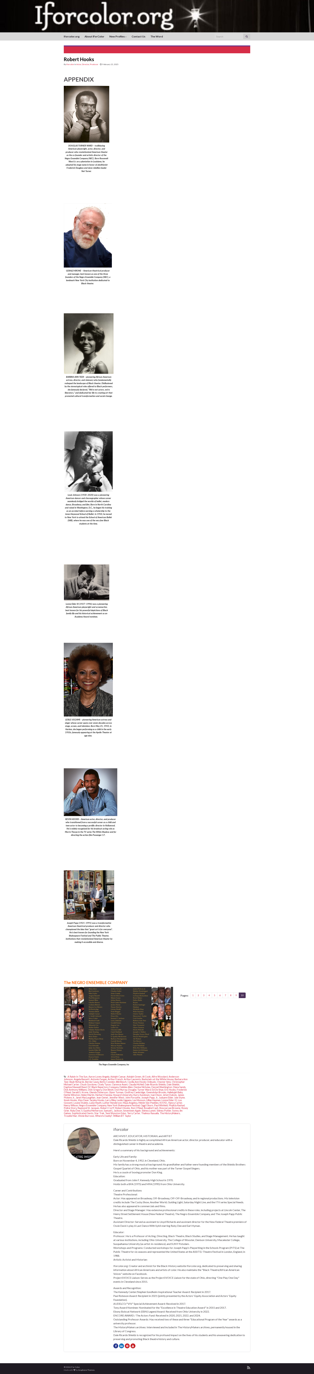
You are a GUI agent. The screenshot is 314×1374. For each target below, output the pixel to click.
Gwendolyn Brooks (156, 1092)
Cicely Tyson (104, 1084)
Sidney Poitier (164, 1110)
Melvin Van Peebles (149, 1102)
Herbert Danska (103, 1095)
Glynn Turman (116, 1092)
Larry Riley (110, 1100)
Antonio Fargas (99, 1079)
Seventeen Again (132, 1110)
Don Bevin (108, 1089)
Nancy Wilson (71, 1105)
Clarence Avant (120, 1084)
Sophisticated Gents (82, 1113)
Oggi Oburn (147, 1105)
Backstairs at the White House (158, 1079)
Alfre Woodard (160, 1076)
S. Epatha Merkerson (92, 1110)
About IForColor (94, 36)
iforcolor (70, 64)
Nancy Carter (175, 1102)
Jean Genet (102, 1097)
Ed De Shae (158, 1089)
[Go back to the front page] (157, 16)
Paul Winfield (161, 1105)
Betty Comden (107, 1081)
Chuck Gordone (88, 1084)
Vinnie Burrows (86, 1115)
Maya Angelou (130, 1102)
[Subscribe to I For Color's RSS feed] (248, 1367)
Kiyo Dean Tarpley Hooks (91, 1100)
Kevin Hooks (70, 1100)
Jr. (157, 1097)
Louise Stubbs (81, 1102)
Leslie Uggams (124, 1100)
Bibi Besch (121, 1081)
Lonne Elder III (169, 1100)
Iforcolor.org (71, 36)
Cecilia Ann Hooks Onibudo (142, 1081)
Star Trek (99, 1113)
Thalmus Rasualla (150, 1113)
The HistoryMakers (170, 1113)
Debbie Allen (126, 1087)
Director (85, 64)
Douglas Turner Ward (139, 1089)
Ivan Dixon (156, 1095)
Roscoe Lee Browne (169, 1108)
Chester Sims (164, 1081)
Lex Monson (139, 1100)
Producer (94, 64)
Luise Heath (95, 1102)
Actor (78, 64)
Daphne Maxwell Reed (75, 1087)
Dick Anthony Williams (75, 1089)
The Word (156, 36)
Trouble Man (70, 1115)
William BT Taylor (122, 1115)
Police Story (70, 1108)
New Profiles (117, 36)
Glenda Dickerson (98, 1092)
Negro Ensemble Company (92, 1105)
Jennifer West (116, 1097)
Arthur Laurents (132, 1079)
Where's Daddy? (103, 1115)
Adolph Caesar (118, 1076)
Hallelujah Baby (175, 1092)
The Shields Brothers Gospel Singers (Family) (92, 49)
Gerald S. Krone (80, 1092)
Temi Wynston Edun (115, 1113)
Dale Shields (173, 1084)
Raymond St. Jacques (88, 1108)
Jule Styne (179, 1097)
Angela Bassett (82, 1079)
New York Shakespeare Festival (123, 1105)
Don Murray (121, 1089)
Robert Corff (107, 1108)
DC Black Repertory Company (103, 1087)
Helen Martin (87, 1095)
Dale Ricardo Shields (155, 1084)
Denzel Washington (161, 1087)
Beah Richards (77, 1081)
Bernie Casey (92, 1081)
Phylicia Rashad (177, 1105)
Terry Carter (133, 1113)
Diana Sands (179, 1087)
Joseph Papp (148, 1097)
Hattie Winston (72, 1095)
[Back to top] (307, 1367)
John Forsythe (132, 1097)
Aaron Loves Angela (98, 1076)
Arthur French (115, 1079)
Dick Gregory (95, 1089)
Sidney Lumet (149, 1110)
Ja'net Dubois (170, 1095)
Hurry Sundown (141, 1095)
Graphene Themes (86, 1370)
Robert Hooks (122, 1108)
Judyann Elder (166, 1097)
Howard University (122, 1095)
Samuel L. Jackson (113, 1110)
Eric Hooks (170, 1089)
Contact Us (138, 36)
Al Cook (146, 1076)
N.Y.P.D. (163, 1102)
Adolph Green (134, 1076)
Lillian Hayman (153, 1100)
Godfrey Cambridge (134, 1092)
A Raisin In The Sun (77, 1076)
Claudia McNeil (136, 1084)
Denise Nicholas (142, 1087)
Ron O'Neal (137, 1108)
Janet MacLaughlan (85, 1097)
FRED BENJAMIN (235, 49)
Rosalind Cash (151, 1108)
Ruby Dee (75, 1110)
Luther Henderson (112, 1102)
